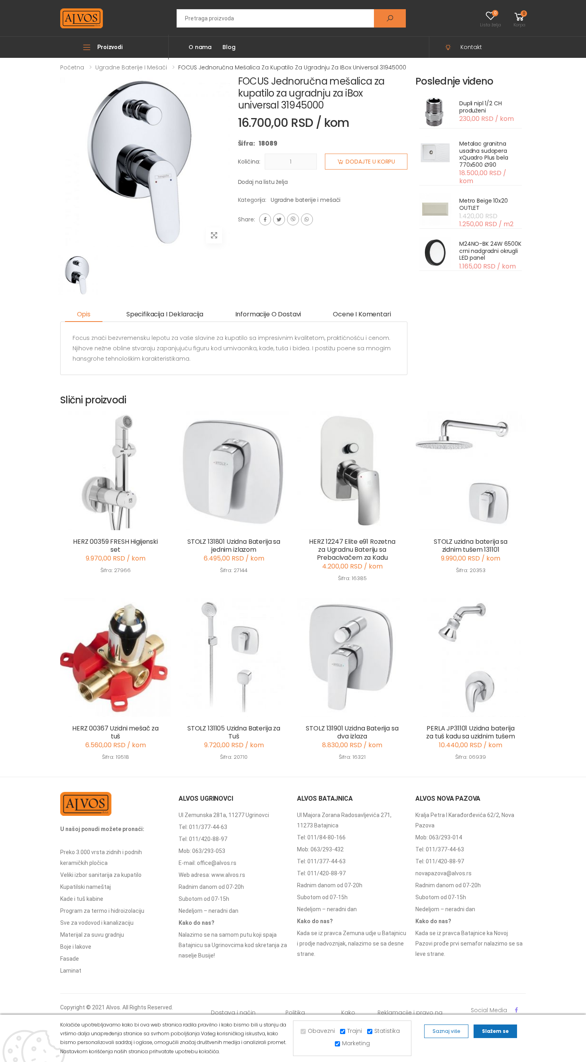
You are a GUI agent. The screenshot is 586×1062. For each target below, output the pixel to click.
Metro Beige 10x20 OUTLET (483, 204)
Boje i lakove (75, 947)
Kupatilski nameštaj (85, 887)
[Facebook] (265, 219)
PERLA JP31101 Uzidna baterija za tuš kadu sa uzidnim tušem (470, 732)
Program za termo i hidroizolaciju (102, 911)
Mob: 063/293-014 (438, 837)
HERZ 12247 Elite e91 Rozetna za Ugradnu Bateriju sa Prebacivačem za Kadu (352, 549)
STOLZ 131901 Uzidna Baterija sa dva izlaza (352, 732)
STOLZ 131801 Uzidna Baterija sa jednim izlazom (233, 545)
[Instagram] (293, 219)
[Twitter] (279, 219)
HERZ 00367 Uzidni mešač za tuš (115, 732)
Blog (228, 47)
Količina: (249, 162)
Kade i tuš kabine (81, 899)
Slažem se (495, 1031)
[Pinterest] (307, 219)
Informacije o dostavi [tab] (268, 314)
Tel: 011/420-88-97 (203, 839)
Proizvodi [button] (110, 47)
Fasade (69, 958)
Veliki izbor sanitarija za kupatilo (101, 875)
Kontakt (471, 47)
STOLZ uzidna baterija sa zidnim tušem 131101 (470, 545)
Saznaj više (446, 1031)
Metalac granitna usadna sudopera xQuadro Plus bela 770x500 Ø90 (483, 154)
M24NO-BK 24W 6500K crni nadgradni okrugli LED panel (490, 251)
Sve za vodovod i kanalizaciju (97, 923)
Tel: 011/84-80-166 (321, 837)
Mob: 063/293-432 (320, 849)
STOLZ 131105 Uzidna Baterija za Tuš (233, 732)
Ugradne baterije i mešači (131, 67)
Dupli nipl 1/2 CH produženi (480, 106)
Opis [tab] (83, 314)
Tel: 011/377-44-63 (203, 827)
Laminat (70, 970)
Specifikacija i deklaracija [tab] (164, 314)
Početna (72, 67)
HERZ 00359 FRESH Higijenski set (115, 545)
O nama (200, 47)
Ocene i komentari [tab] (362, 314)
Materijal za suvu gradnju (92, 935)
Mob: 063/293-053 (202, 851)
